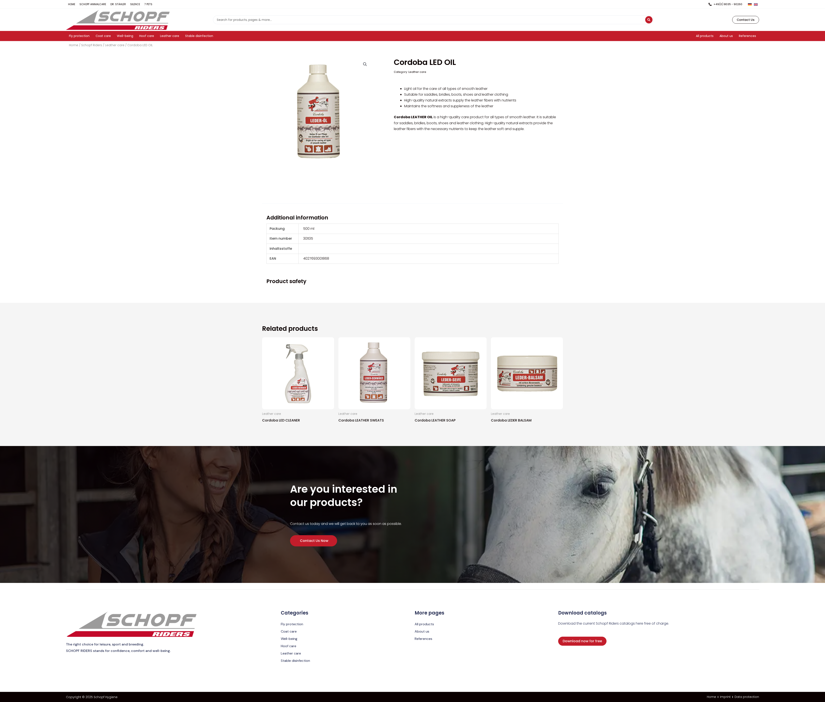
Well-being (289, 638)
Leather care (114, 45)
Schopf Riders (91, 45)
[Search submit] (648, 19)
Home (73, 45)
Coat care (289, 631)
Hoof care (288, 646)
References (423, 638)
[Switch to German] (750, 4)
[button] (365, 64)
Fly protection (292, 624)
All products (424, 624)
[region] (412, 244)
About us (422, 631)
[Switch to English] (756, 4)
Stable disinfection (295, 660)
